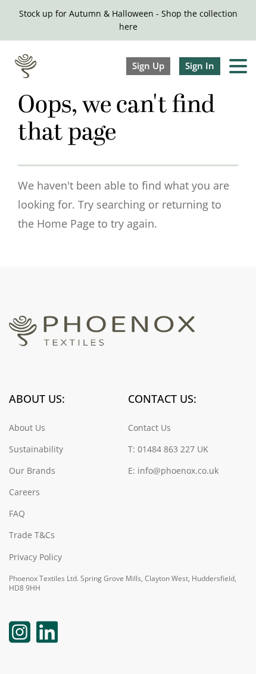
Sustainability (36, 450)
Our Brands (32, 471)
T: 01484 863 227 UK (168, 450)
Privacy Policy (35, 557)
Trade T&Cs (32, 535)
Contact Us (149, 428)
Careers (24, 492)
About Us (27, 428)
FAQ (17, 514)
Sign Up (148, 66)
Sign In (199, 66)
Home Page (66, 223)
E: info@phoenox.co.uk (173, 471)
